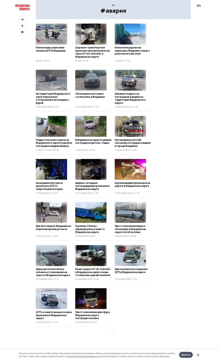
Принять (186, 354)
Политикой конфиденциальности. (83, 356)
